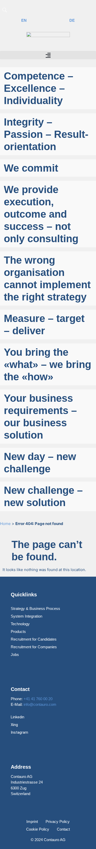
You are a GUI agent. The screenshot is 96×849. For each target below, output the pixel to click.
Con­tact (63, 829)
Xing (14, 724)
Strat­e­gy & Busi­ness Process (35, 608)
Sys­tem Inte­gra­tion (26, 616)
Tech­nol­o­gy (20, 624)
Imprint (32, 821)
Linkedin (17, 717)
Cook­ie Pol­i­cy (37, 829)
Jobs (15, 654)
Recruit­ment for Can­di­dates (34, 639)
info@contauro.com (40, 704)
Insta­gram (19, 732)
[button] (48, 55)
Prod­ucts (18, 631)
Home (5, 523)
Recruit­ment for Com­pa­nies (34, 647)
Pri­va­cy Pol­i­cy (58, 821)
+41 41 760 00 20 (38, 699)
